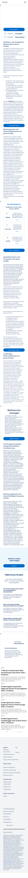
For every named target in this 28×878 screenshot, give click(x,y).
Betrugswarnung (7, 822)
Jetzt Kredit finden (14, 125)
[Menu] (25, 2)
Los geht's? (14, 566)
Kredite (5, 796)
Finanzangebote (7, 819)
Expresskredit (6, 751)
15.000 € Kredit (7, 789)
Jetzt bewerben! (14, 29)
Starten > (17, 219)
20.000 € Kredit (7, 786)
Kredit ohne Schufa (8, 775)
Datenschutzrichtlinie (8, 811)
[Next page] (21, 732)
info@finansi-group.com (8, 861)
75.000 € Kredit (7, 784)
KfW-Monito (11, 101)
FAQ (16, 747)
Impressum (6, 816)
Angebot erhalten (14, 438)
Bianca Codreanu (19, 37)
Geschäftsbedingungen (9, 809)
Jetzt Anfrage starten (14, 350)
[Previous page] (7, 732)
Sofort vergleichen (14, 250)
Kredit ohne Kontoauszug (9, 770)
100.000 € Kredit (7, 782)
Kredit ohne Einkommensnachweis (11, 772)
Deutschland (9, 825)
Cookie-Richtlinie (7, 813)
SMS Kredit (6, 749)
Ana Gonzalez (18, 33)
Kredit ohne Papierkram (9, 767)
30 (18, 731)
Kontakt (17, 752)
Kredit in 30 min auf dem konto (10, 759)
